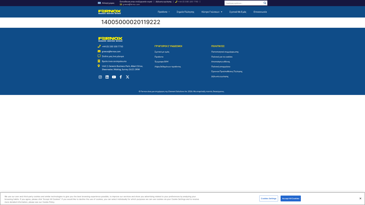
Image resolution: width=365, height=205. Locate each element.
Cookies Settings (268, 198)
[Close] (360, 198)
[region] (182, 198)
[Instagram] (100, 76)
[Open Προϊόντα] (169, 12)
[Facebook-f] (120, 76)
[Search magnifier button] (264, 3)
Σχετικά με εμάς (238, 11)
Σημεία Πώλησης (185, 11)
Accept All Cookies (290, 198)
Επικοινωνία (260, 11)
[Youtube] (113, 76)
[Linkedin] (107, 76)
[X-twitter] (127, 76)
